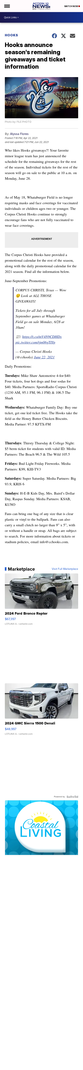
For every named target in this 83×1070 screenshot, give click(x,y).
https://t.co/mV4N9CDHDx (42, 336)
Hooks (11, 35)
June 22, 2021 (44, 357)
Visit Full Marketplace (65, 569)
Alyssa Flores (19, 134)
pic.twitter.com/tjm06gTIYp (35, 342)
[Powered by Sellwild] (72, 796)
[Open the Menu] (6, 6)
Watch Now (71, 6)
